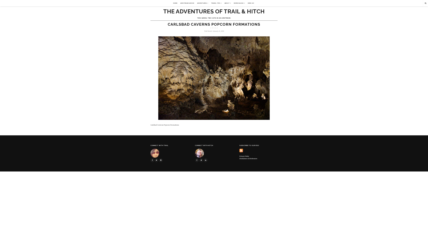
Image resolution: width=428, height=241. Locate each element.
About (227, 3)
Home (175, 3)
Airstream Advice (187, 3)
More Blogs (239, 3)
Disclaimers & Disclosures (248, 158)
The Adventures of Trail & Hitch (214, 11)
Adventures (202, 3)
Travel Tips (215, 3)
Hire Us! (251, 3)
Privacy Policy (244, 156)
